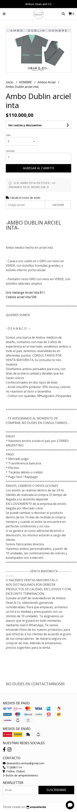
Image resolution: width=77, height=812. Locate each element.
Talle (8, 135)
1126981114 (13, 767)
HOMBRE (26, 82)
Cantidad (10, 150)
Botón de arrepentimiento (21, 775)
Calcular (58, 204)
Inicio (10, 82)
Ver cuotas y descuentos (25, 125)
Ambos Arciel (46, 82)
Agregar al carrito (38, 168)
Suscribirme (56, 790)
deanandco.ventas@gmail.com (25, 763)
